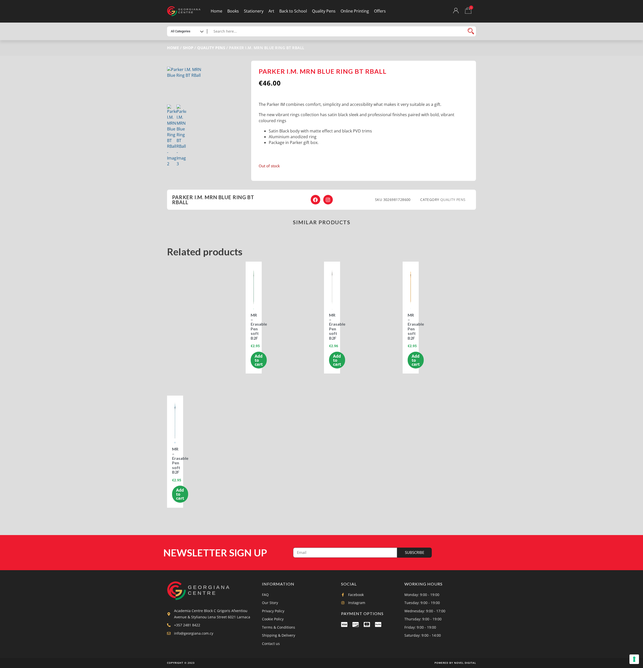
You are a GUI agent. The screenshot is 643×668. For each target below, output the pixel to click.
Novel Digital (465, 662)
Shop (188, 47)
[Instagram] (328, 199)
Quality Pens (211, 47)
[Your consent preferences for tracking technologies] (634, 659)
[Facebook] (315, 199)
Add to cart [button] (259, 360)
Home (173, 47)
